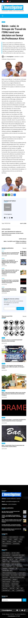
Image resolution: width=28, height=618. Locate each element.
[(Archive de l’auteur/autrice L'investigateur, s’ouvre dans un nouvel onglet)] (3, 57)
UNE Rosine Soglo (6, 590)
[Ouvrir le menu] (2, 16)
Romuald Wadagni (6, 581)
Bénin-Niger (22, 559)
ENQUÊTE (16, 539)
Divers (3, 251)
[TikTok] (10, 1)
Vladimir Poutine (20, 590)
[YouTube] (7, 1)
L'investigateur (7, 610)
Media (3, 541)
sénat (13, 586)
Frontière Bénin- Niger (7, 570)
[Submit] (24, 600)
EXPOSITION (7, 223)
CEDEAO (3, 561)
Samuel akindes (15, 581)
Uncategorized (16, 543)
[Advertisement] (14, 469)
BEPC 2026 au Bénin (18, 557)
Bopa (16, 559)
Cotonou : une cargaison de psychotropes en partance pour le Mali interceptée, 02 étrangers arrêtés (10, 262)
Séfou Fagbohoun (6, 586)
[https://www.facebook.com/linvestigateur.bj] (17, 610)
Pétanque (15, 579)
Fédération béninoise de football (9, 572)
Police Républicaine (6, 579)
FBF (16, 568)
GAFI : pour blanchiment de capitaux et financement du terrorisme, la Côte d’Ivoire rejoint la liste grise (12, 233)
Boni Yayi (11, 559)
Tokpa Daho (4, 588)
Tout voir (24, 248)
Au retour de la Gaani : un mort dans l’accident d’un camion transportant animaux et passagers (10, 281)
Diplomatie (4, 539)
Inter (21, 539)
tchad (18, 586)
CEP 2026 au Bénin (15, 561)
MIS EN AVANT (5, 577)
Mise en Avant (14, 575)
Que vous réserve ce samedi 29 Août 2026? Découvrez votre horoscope (10, 253)
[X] (5, 1)
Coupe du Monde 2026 (13, 537)
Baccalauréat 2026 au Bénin (18, 555)
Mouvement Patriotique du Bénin (17, 577)
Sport (19, 541)
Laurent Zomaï (22, 572)
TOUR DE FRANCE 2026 (6, 543)
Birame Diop (4, 559)
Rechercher (20, 308)
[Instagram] (9, 218)
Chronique (4, 537)
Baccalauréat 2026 (6, 555)
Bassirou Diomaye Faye (7, 557)
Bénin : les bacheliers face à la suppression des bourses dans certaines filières (9, 290)
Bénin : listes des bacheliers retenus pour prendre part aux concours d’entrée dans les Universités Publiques (10, 272)
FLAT (18, 616)
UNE (21, 588)
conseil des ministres (16, 564)
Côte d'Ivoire (19, 566)
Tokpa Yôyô (12, 588)
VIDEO (13, 590)
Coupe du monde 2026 (6, 566)
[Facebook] (2, 1)
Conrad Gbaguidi (5, 564)
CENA (9, 561)
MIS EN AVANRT (22, 575)
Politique (9, 541)
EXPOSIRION (4, 568)
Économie (4, 545)
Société (3, 258)
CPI (14, 566)
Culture (22, 537)
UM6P (18, 588)
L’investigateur (10, 56)
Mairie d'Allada (5, 575)
